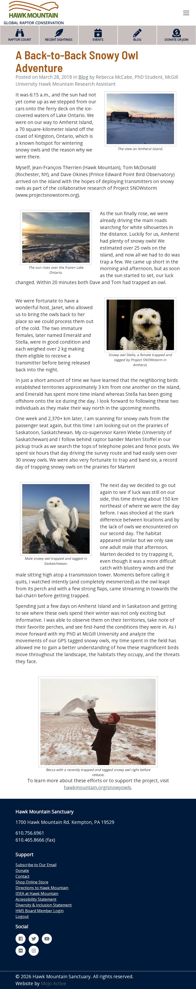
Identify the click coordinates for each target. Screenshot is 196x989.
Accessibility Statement (36, 899)
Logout (22, 916)
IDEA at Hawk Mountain (37, 893)
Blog (83, 77)
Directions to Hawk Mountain (42, 887)
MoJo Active (53, 983)
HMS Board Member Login (40, 910)
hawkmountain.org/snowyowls (97, 787)
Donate (22, 870)
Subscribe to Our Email (36, 864)
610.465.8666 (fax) (35, 840)
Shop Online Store (32, 882)
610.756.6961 (30, 833)
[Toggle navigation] (186, 13)
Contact (22, 876)
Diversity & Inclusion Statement (44, 905)
